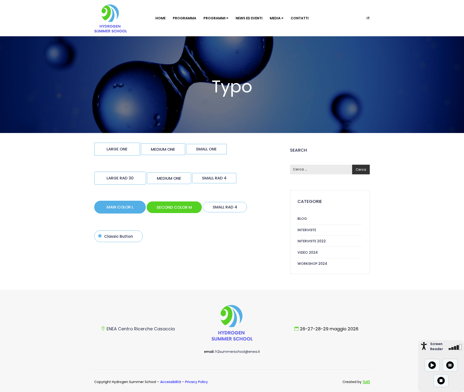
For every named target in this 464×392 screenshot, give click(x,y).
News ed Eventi (249, 18)
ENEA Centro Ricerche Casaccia (141, 329)
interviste (306, 230)
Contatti (300, 18)
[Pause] (450, 365)
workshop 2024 (312, 263)
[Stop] (441, 380)
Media (275, 18)
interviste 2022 (311, 241)
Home (160, 18)
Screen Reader (436, 346)
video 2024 (307, 252)
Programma (184, 18)
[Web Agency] (366, 381)
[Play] (432, 365)
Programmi (214, 18)
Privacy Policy (196, 381)
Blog (302, 218)
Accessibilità (170, 381)
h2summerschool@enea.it (237, 351)
